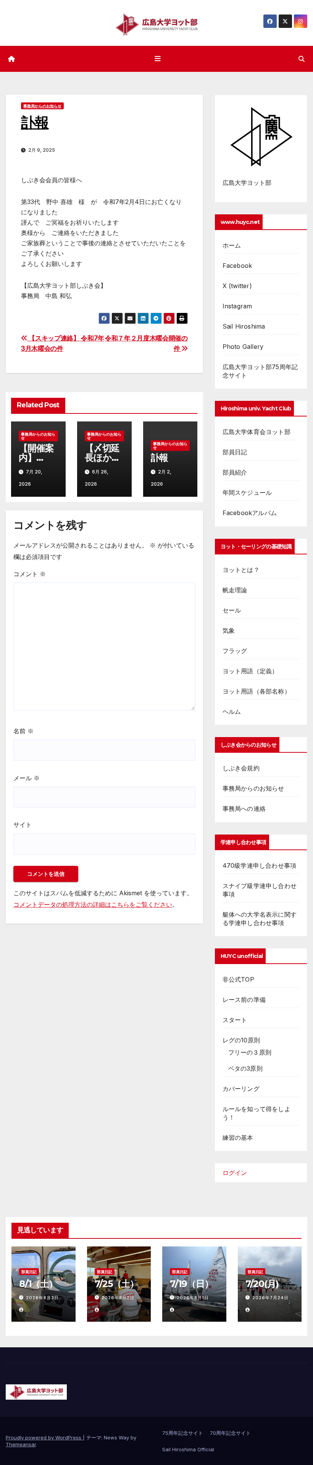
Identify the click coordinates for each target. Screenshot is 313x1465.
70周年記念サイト (230, 1433)
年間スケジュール (247, 492)
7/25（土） (117, 1283)
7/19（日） (191, 1283)
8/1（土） (38, 1283)
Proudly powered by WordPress (44, 1437)
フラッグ (235, 651)
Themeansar (21, 1444)
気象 (229, 630)
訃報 (159, 457)
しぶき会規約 (241, 768)
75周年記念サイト (182, 1433)
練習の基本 (238, 1137)
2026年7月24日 (270, 1297)
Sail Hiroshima (244, 326)
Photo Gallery (243, 346)
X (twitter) (237, 286)
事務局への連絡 (244, 808)
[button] (301, 59)
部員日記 (235, 452)
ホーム (232, 245)
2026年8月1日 (193, 1297)
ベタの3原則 (245, 1068)
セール (232, 610)
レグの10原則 (241, 1040)
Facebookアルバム (250, 513)
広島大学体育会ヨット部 (256, 432)
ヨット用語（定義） (250, 671)
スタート (235, 1020)
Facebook (237, 265)
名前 (23, 731)
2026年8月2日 (118, 1297)
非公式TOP (238, 979)
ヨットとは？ (241, 570)
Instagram (237, 306)
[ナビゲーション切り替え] (158, 58)
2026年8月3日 (42, 1297)
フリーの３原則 (249, 1052)
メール (26, 778)
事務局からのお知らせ (42, 106)
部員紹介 (235, 472)
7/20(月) (262, 1283)
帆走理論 (235, 590)
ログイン (235, 1173)
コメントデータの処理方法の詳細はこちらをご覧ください (92, 904)
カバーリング (241, 1088)
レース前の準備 (244, 999)
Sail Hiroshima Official (188, 1449)
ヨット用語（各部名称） (256, 691)
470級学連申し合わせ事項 (260, 865)
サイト (22, 824)
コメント (29, 574)
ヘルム (232, 711)
